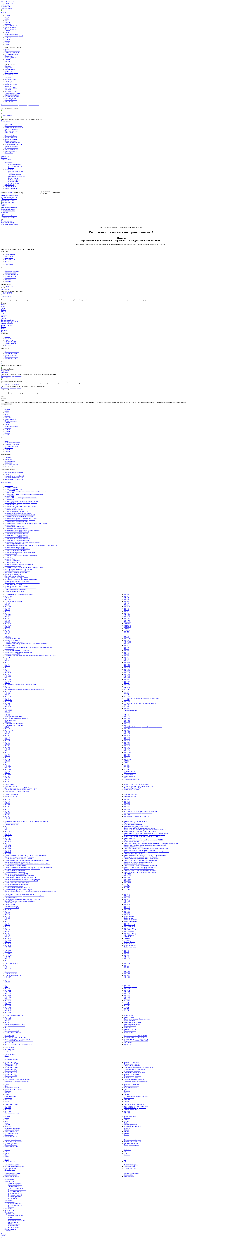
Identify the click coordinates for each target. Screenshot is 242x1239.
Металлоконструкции (12, 54)
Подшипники (9, 56)
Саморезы (8, 30)
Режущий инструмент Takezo (14, 472)
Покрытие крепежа (11, 355)
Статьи (10, 173)
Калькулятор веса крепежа (16, 176)
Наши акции (9, 101)
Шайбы (7, 32)
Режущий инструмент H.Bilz (14, 478)
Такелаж (7, 59)
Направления (9, 68)
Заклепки (8, 24)
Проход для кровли (11, 29)
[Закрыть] (1, 406)
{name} (10, 192)
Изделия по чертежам (11, 148)
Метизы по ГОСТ (10, 276)
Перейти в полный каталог (9, 105)
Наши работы (9, 132)
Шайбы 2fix (8, 81)
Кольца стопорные (11, 25)
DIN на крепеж (13, 181)
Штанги (7, 41)
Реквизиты (8, 279)
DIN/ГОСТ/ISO (9, 1210)
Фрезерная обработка (11, 139)
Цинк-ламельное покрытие (13, 144)
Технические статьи (14, 174)
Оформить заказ (6, 404)
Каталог (7, 337)
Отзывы (7, 263)
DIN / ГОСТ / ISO (10, 259)
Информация (5, 372)
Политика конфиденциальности (11, 376)
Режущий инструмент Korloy (14, 479)
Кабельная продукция (12, 52)
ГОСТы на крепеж (14, 180)
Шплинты (8, 37)
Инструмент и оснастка (12, 51)
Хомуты (7, 61)
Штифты (7, 42)
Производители (10, 69)
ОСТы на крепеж (13, 183)
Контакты (8, 281)
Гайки (7, 20)
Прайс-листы (9, 256)
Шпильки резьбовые (11, 34)
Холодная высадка (10, 141)
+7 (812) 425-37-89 (7, 286)
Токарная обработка (11, 137)
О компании (8, 1200)
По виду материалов (11, 73)
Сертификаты (9, 264)
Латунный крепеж (10, 98)
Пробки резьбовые (11, 27)
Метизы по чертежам (11, 274)
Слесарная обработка (11, 146)
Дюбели (7, 22)
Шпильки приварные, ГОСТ (14, 36)
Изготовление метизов (12, 271)
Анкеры (7, 15)
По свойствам (9, 74)
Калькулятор (9, 258)
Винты (7, 19)
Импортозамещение (14, 164)
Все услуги (8, 124)
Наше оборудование (11, 131)
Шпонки (7, 39)
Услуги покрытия (10, 273)
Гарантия (11, 168)
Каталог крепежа (10, 254)
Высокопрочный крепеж (12, 93)
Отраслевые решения (15, 166)
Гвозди (7, 49)
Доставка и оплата (10, 278)
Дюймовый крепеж (11, 100)
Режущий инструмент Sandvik (14, 476)
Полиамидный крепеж (12, 96)
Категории (8, 66)
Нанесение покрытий (11, 129)
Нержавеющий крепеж (12, 95)
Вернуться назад (6, 482)
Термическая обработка (12, 142)
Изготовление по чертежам (13, 126)
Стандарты (8, 71)
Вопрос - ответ (13, 178)
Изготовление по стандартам (14, 127)
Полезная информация (15, 171)
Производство (9, 1179)
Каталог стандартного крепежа (29, 105)
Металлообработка (11, 136)
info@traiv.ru (5, 289)
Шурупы (7, 44)
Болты (7, 17)
